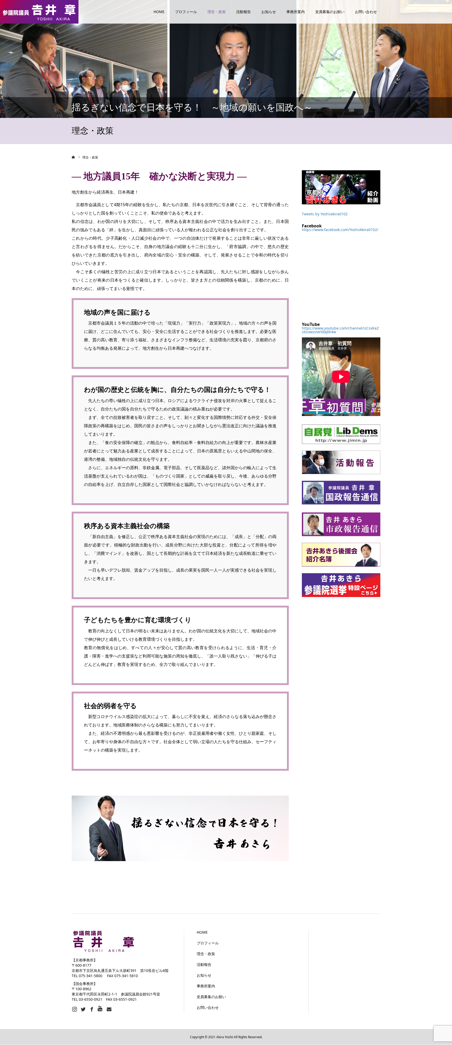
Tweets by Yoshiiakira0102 (325, 213)
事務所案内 (295, 11)
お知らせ (268, 11)
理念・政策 (216, 11)
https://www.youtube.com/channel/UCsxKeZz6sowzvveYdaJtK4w (340, 330)
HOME (159, 11)
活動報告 (243, 11)
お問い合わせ (366, 11)
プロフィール (186, 11)
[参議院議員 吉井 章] (39, 11)
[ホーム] (73, 157)
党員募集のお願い (329, 11)
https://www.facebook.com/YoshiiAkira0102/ (340, 229)
